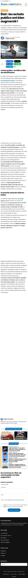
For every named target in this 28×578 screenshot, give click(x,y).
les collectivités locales (7, 80)
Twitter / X (3, 553)
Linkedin (3, 555)
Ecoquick (4, 10)
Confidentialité (6, 574)
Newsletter (3, 537)
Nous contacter (5, 540)
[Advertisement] (14, 126)
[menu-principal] (26, 4)
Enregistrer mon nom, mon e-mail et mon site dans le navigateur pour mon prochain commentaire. (15, 505)
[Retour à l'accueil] (11, 4)
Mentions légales (5, 542)
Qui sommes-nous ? (6, 535)
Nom (2, 494)
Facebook (3, 551)
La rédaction (4, 533)
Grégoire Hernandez (8, 419)
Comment (3, 487)
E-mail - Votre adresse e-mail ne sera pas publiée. (12, 499)
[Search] (25, 564)
